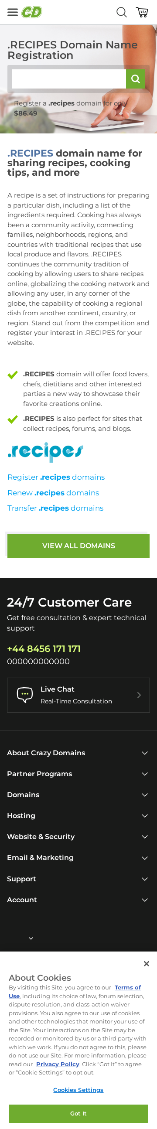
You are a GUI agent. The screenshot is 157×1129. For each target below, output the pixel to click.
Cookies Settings (78, 1089)
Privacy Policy (57, 1064)
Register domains (56, 477)
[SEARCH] (135, 79)
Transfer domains (55, 508)
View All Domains (78, 546)
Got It (78, 1113)
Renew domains (53, 492)
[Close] (146, 963)
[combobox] (7, 938)
